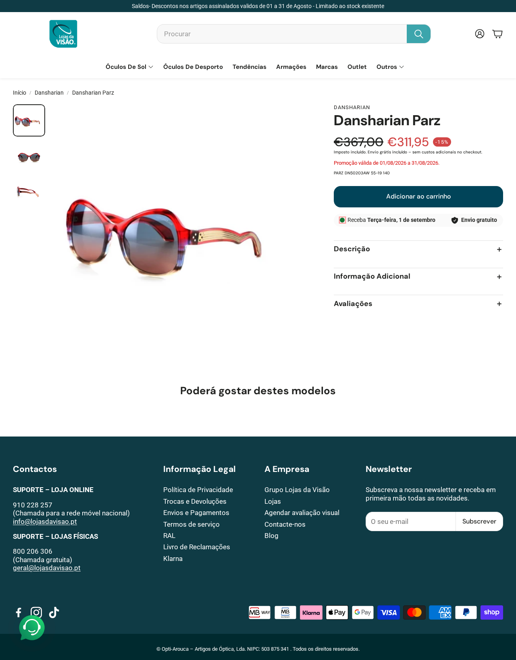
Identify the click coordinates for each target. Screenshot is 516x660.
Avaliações (353, 303)
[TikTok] (54, 612)
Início (19, 92)
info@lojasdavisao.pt (45, 521)
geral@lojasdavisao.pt (47, 568)
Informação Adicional (372, 276)
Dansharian (49, 92)
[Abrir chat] (32, 628)
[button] (294, 34)
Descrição (352, 249)
